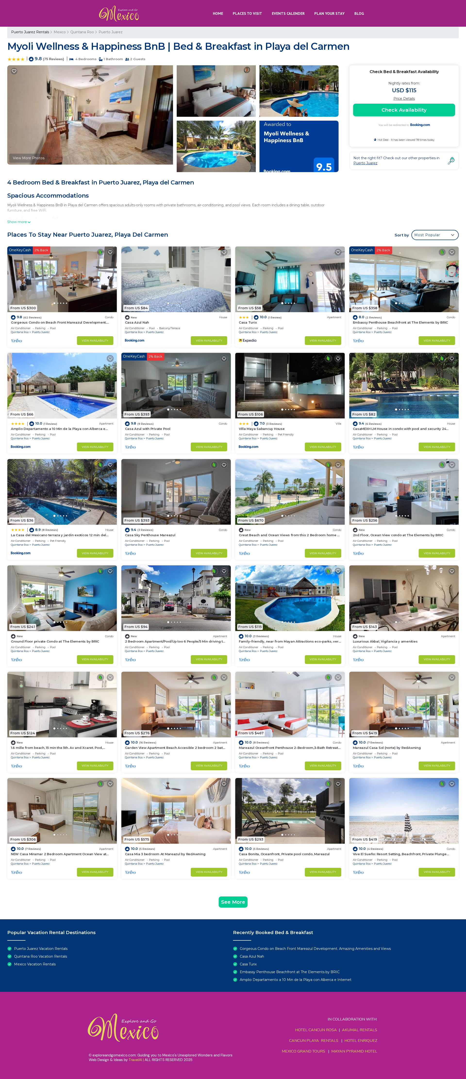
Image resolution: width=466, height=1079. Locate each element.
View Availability (95, 340)
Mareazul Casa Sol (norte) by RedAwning (387, 748)
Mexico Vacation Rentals (35, 964)
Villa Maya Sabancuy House (262, 429)
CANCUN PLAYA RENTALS (313, 1040)
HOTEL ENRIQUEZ (360, 1040)
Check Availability (404, 110)
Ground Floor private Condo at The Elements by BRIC (55, 641)
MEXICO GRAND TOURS (303, 1051)
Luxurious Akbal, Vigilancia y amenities (385, 641)
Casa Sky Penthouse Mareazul (150, 535)
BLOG (359, 13)
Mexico (60, 32)
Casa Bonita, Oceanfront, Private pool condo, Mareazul (284, 854)
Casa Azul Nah (137, 322)
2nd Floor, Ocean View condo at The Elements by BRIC (398, 535)
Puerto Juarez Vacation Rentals (40, 948)
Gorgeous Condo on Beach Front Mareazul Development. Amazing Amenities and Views (315, 948)
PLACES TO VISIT (247, 13)
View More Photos (28, 158)
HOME (218, 13)
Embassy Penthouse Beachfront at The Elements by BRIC (400, 322)
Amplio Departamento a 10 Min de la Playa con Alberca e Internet (295, 980)
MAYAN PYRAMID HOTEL (353, 1051)
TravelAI (135, 1059)
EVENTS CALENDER (288, 13)
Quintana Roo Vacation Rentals (40, 956)
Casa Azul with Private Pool (147, 429)
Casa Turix (248, 322)
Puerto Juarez (111, 32)
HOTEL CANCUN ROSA (316, 1030)
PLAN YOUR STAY (329, 13)
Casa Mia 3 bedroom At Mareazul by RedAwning (165, 854)
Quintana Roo (82, 32)
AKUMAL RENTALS (359, 1030)
